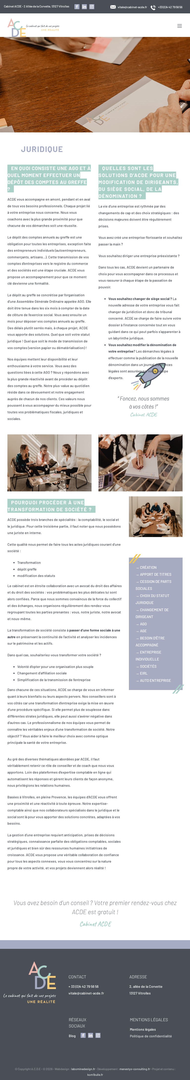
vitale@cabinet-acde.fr (132, 7)
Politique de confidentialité (151, 1036)
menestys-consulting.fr (134, 1069)
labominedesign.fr (83, 1069)
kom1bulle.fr (95, 1074)
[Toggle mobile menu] (180, 26)
